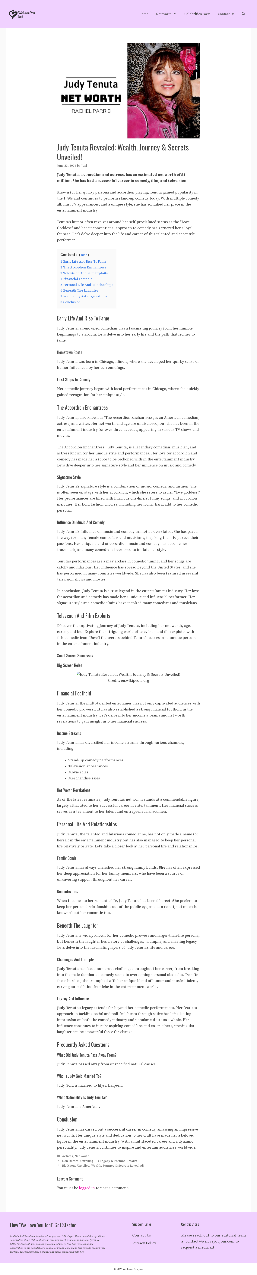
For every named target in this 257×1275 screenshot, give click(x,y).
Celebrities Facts (197, 14)
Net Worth (164, 14)
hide (84, 255)
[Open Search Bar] (243, 14)
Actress (67, 1156)
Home (143, 14)
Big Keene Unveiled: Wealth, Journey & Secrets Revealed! (103, 1166)
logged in (87, 1188)
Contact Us (226, 14)
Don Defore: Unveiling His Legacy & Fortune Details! (99, 1161)
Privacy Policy (144, 1243)
